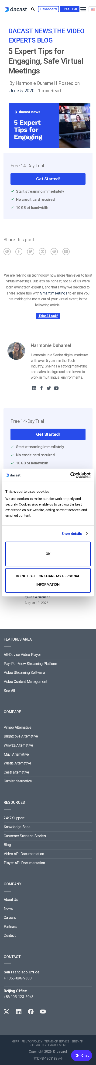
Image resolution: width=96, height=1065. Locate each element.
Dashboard (48, 9)
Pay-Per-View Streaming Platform (30, 663)
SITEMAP (77, 1041)
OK (48, 554)
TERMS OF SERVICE (57, 1041)
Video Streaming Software (24, 672)
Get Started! (48, 179)
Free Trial (69, 9)
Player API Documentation (24, 863)
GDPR (15, 1041)
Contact (10, 935)
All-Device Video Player (22, 654)
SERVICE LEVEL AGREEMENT (49, 1045)
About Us (11, 899)
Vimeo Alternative (17, 727)
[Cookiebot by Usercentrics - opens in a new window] (70, 475)
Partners (10, 926)
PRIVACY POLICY (32, 1041)
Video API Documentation (24, 854)
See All (9, 690)
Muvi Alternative (16, 754)
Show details (72, 534)
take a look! (48, 316)
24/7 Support (14, 818)
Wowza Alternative (18, 745)
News (8, 908)
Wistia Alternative (17, 763)
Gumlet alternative (18, 781)
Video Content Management (25, 681)
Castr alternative (16, 772)
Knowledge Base (17, 827)
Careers (10, 917)
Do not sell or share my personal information (48, 580)
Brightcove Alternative (21, 736)
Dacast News (30, 31)
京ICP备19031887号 (48, 1059)
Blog (7, 845)
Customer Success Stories (25, 836)
